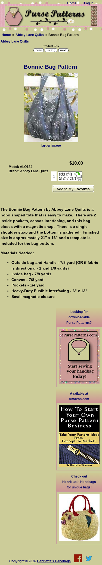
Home (6, 35)
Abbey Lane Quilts (30, 35)
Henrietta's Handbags (54, 561)
